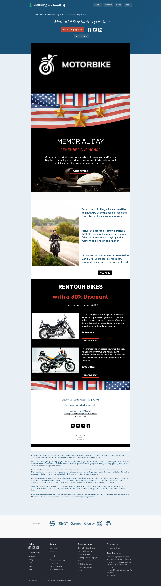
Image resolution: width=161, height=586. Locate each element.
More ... (80, 570)
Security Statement (56, 566)
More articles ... (112, 576)
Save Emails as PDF (85, 551)
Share (118, 5)
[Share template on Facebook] (89, 31)
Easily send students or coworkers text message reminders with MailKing (119, 564)
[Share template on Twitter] (95, 31)
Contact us (53, 551)
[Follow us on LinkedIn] (29, 547)
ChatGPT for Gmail (84, 561)
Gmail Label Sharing (85, 567)
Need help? (54, 548)
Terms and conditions (57, 560)
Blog (30, 563)
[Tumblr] (78, 426)
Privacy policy (54, 563)
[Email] (73, 426)
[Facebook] (88, 426)
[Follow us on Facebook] (37, 547)
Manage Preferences (73, 413)
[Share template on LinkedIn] (100, 31)
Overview (31, 556)
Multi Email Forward (85, 564)
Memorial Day (53, 14)
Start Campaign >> (72, 29)
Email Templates (84, 554)
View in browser (90, 413)
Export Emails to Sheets (86, 548)
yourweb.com (80, 416)
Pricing (97, 5)
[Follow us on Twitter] (34, 547)
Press (30, 566)
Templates (39, 14)
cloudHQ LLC (70, 580)
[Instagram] (83, 426)
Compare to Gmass (113, 548)
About (30, 569)
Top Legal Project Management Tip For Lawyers (119, 571)
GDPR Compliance (56, 570)
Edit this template (81, 36)
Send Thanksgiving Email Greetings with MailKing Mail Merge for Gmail (119, 558)
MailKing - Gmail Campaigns (88, 558)
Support (108, 5)
